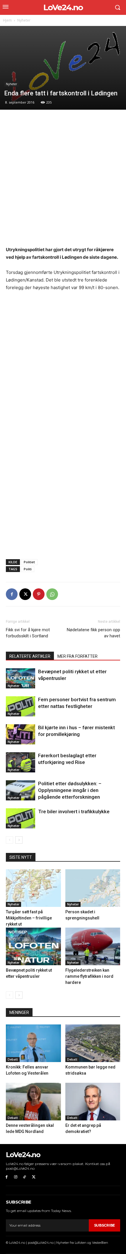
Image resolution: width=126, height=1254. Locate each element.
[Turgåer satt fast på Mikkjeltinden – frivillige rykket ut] (33, 888)
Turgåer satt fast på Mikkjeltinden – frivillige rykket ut (29, 918)
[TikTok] (25, 1177)
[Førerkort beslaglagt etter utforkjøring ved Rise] (20, 762)
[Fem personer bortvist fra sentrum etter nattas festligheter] (20, 706)
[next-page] (19, 840)
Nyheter (23, 20)
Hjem (7, 20)
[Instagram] (16, 1177)
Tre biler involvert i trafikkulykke (74, 811)
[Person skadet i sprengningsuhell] (92, 888)
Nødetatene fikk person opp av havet (93, 633)
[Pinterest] (39, 594)
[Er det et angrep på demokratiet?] (92, 1101)
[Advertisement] (63, 181)
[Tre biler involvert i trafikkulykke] (20, 818)
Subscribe (104, 1225)
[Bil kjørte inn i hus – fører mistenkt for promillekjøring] (20, 734)
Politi (28, 569)
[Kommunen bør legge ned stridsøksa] (92, 1043)
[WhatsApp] (52, 594)
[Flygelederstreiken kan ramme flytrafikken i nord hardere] (92, 946)
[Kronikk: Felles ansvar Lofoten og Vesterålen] (33, 1043)
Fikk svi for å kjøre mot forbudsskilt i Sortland (28, 633)
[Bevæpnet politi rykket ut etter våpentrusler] (20, 678)
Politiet (29, 562)
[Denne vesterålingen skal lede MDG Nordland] (33, 1101)
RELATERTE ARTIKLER (29, 656)
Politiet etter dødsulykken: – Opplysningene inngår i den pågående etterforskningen (69, 790)
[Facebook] (12, 594)
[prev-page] (9, 840)
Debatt (13, 1059)
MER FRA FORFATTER (77, 656)
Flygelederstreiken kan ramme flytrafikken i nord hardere (89, 976)
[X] (25, 594)
